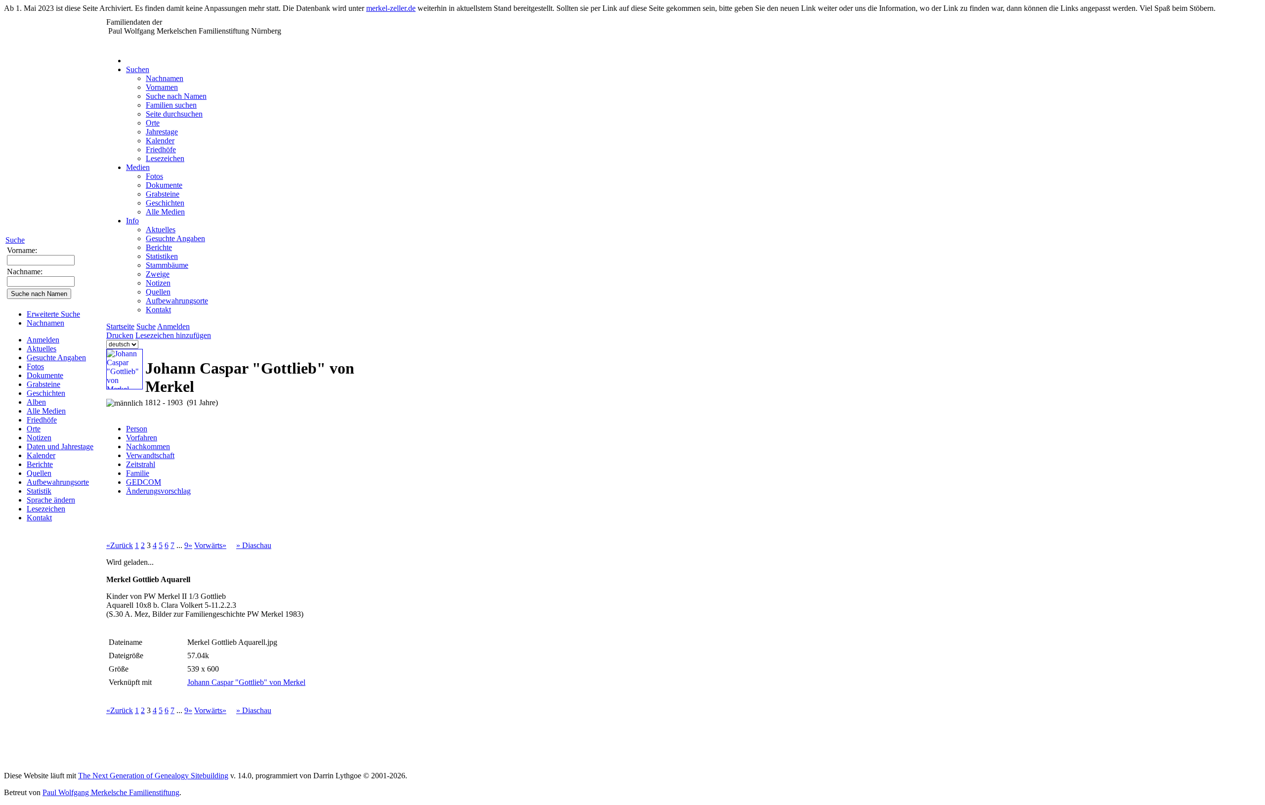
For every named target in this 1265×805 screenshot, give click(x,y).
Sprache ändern (51, 500)
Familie (137, 473)
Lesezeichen (46, 509)
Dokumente (45, 375)
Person (136, 428)
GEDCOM (143, 482)
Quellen (39, 473)
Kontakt (39, 517)
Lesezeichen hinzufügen (173, 335)
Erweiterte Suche (53, 314)
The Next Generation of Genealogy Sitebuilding (153, 775)
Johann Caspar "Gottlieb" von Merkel (246, 682)
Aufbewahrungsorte (58, 482)
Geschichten (46, 393)
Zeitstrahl (140, 464)
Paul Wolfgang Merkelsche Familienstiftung (110, 792)
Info (132, 220)
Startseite (120, 326)
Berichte (40, 464)
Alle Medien (46, 411)
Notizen (39, 437)
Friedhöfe (42, 420)
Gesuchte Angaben (56, 357)
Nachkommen (148, 446)
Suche (15, 240)
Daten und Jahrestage (60, 446)
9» (188, 545)
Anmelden (43, 340)
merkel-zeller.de (391, 8)
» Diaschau (253, 545)
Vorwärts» (210, 545)
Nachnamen (45, 323)
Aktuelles (41, 348)
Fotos (35, 366)
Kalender (41, 455)
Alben (36, 402)
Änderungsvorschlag (158, 491)
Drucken (119, 335)
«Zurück (119, 545)
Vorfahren (141, 437)
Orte (34, 428)
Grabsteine (43, 384)
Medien (138, 167)
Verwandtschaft (150, 455)
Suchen (137, 69)
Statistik (39, 491)
